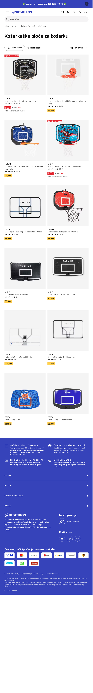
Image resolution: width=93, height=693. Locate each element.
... (18, 26)
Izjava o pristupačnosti (50, 568)
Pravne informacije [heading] (13, 490)
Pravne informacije (12, 568)
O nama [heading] (7, 500)
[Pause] (87, 4)
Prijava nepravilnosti (30, 568)
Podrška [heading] (8, 470)
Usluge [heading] (7, 480)
